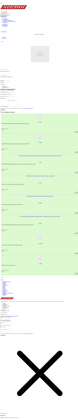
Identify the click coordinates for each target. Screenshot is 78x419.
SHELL (4, 286)
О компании (5, 304)
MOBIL (4, 287)
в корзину (2, 82)
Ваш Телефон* (3, 94)
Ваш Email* (2, 96)
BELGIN (4, 283)
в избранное (2, 84)
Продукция (5, 305)
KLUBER (4, 282)
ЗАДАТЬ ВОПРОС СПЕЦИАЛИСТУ (9, 29)
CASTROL (5, 284)
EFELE (4, 289)
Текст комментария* (4, 106)
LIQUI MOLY (5, 290)
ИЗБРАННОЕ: (4, 31)
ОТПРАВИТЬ (3, 109)
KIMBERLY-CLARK (6, 281)
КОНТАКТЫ (5, 22)
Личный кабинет (6, 307)
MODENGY (5, 291)
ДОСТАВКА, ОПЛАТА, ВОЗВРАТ (9, 21)
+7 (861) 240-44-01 (4, 11)
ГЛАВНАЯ (5, 18)
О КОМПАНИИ (6, 19)
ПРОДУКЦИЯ (5, 25)
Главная (4, 37)
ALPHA (4, 292)
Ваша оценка (2, 98)
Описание (4, 86)
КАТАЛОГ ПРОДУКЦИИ (7, 20)
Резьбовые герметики (8, 293)
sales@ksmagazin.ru (4, 12)
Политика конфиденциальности (29, 108)
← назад (1, 41)
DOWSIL (4, 288)
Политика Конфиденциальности (12, 316)
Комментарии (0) (6, 87)
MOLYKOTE (5, 285)
